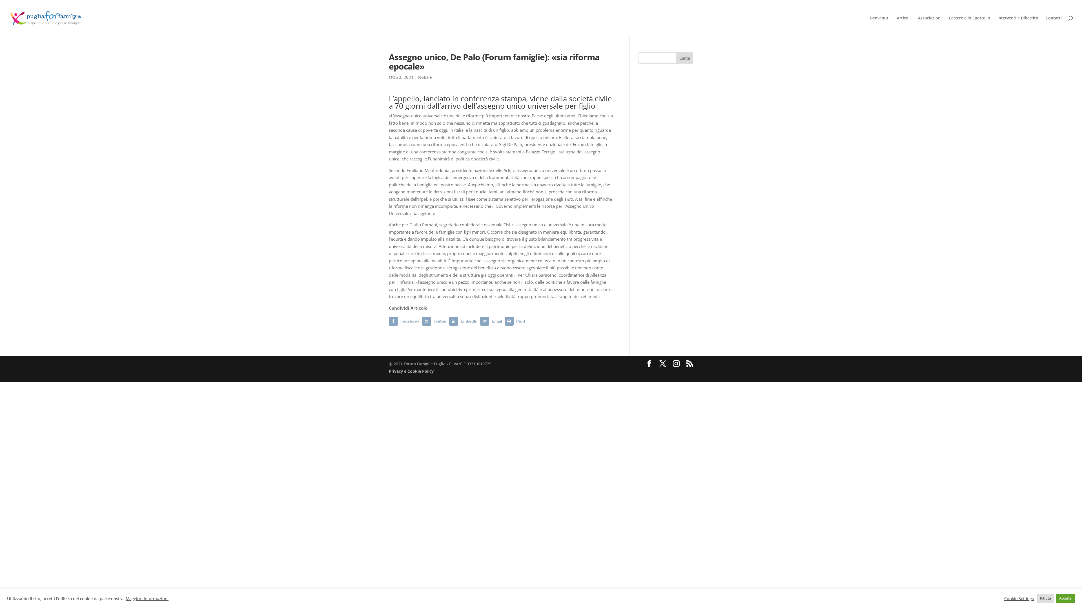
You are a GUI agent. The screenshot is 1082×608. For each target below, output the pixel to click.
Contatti (1054, 18)
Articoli (904, 18)
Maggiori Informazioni (147, 598)
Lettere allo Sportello (969, 18)
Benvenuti (880, 18)
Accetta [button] (1065, 598)
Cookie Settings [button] (1019, 598)
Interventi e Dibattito (1017, 18)
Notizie (425, 77)
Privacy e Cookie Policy (411, 371)
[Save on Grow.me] (532, 321)
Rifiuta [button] (1045, 598)
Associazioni (930, 18)
